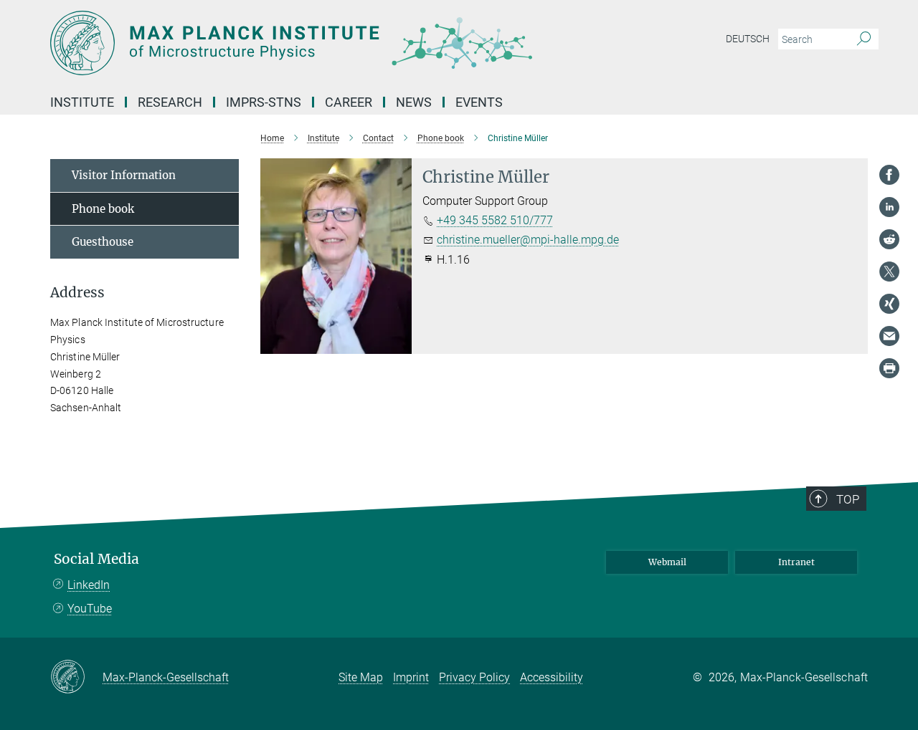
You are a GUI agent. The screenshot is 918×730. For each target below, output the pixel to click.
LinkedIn (88, 585)
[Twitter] (889, 271)
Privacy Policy (474, 677)
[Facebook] (889, 175)
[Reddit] (889, 239)
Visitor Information (124, 175)
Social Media (96, 559)
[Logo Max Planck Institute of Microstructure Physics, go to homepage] (319, 43)
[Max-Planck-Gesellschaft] (76, 678)
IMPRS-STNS (263, 102)
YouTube (89, 608)
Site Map (361, 677)
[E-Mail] (889, 336)
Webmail (667, 562)
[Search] (864, 39)
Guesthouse (102, 242)
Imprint (411, 677)
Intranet (796, 562)
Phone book (103, 209)
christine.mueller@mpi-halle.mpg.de (528, 239)
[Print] (889, 368)
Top (847, 499)
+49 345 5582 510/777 (495, 220)
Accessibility (551, 677)
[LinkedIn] (889, 207)
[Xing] (889, 303)
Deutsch (748, 38)
